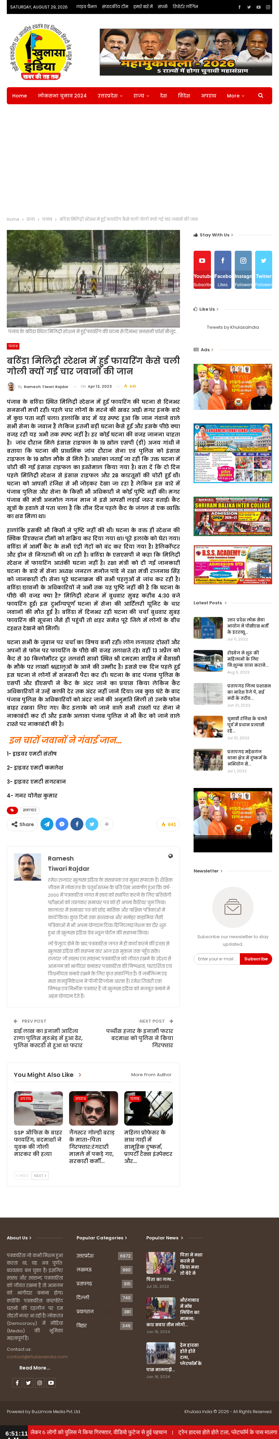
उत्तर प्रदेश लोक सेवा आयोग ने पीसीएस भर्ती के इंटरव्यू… (247, 626)
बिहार (82, 1325)
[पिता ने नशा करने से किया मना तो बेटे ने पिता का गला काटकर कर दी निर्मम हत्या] (161, 1263)
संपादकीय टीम (115, 7)
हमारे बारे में (143, 7)
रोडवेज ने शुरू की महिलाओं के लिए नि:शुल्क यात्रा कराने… (247, 659)
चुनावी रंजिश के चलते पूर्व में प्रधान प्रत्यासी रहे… (247, 725)
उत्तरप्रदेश (108, 95)
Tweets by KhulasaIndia (233, 327)
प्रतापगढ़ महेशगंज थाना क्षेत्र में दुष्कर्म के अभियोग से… (247, 758)
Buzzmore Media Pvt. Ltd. (56, 1411)
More (233, 95)
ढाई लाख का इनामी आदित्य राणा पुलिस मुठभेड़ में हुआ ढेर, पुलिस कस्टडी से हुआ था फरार (48, 1038)
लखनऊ (84, 1270)
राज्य (138, 95)
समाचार (29, 810)
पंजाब (13, 346)
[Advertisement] (139, 162)
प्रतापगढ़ (84, 1284)
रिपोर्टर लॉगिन (185, 7)
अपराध (208, 95)
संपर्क (163, 7)
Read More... (34, 1367)
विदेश (184, 95)
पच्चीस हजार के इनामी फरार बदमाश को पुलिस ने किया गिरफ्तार (139, 1038)
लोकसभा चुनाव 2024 (62, 95)
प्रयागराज (85, 1312)
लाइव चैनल (86, 7)
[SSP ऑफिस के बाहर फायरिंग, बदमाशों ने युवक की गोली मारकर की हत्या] (38, 1108)
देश (163, 95)
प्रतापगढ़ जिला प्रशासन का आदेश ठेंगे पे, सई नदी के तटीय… (249, 692)
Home (19, 95)
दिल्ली (83, 1298)
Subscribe (256, 959)
